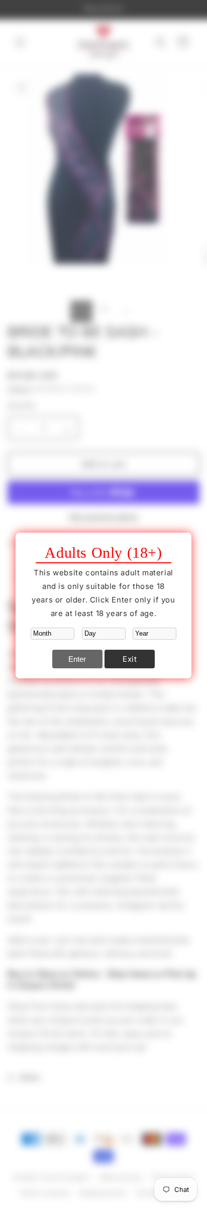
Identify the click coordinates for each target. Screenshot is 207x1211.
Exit (130, 659)
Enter (77, 659)
